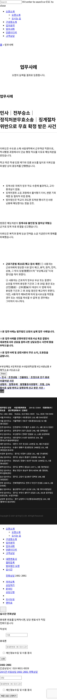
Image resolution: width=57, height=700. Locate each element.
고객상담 (10, 553)
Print (3, 373)
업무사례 (10, 546)
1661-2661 (14, 671)
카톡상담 (33, 671)
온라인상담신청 (10, 590)
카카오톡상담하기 (10, 583)
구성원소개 (11, 539)
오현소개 (10, 528)
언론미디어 (11, 549)
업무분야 (10, 542)
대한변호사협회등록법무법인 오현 (13, 562)
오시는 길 (16, 535)
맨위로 (9, 602)
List (2, 391)
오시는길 (10, 599)
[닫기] (3, 609)
